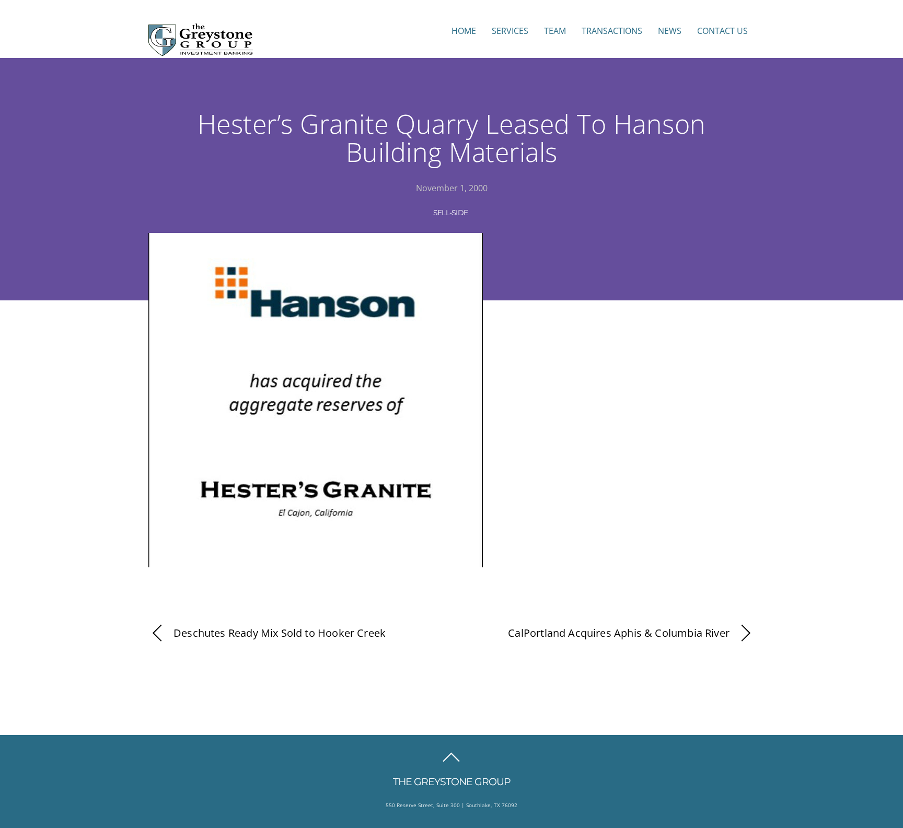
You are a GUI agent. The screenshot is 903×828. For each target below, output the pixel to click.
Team (555, 31)
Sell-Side (450, 212)
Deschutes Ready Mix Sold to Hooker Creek (279, 633)
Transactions (612, 31)
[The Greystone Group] (200, 51)
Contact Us (722, 31)
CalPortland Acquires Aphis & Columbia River (619, 633)
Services (510, 31)
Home (464, 31)
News (669, 31)
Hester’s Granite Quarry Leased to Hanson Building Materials (452, 138)
